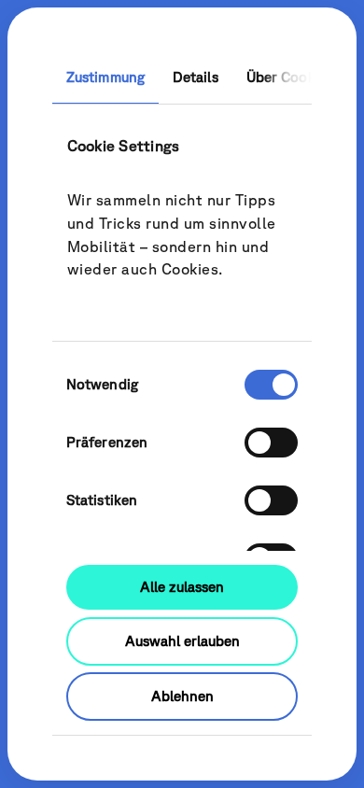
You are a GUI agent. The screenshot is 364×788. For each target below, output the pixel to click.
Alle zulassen (182, 587)
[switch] (271, 442)
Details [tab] (195, 77)
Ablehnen (182, 696)
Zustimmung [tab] (105, 77)
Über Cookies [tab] (289, 77)
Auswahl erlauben (182, 641)
